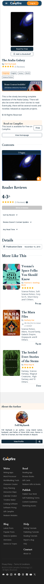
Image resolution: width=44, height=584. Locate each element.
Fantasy (25, 371)
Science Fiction (28, 291)
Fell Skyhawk (10, 64)
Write (6, 468)
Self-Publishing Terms (30, 498)
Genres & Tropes (10, 544)
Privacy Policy (7, 564)
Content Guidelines (29, 502)
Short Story (33, 296)
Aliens (24, 331)
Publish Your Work (29, 494)
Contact (27, 549)
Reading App (27, 472)
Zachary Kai (29, 320)
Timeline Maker (9, 500)
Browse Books (28, 476)
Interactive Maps (10, 492)
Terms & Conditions (22, 564)
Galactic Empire (28, 334)
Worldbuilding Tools (11, 480)
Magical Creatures (29, 375)
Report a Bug (28, 540)
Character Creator (10, 484)
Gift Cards (26, 480)
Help (26, 524)
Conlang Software (10, 504)
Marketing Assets (29, 506)
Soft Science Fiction (31, 292)
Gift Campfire (8, 511)
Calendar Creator (10, 496)
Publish (26, 490)
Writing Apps (8, 472)
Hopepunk (26, 337)
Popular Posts (9, 532)
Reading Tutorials (30, 536)
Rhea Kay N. (29, 364)
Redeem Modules (10, 515)
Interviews (7, 540)
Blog (5, 524)
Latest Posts (8, 528)
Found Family (34, 331)
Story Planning (9, 488)
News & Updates (10, 536)
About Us (27, 553)
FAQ (25, 544)
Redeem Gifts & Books (31, 484)
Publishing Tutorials (31, 532)
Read (25, 468)
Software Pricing (9, 507)
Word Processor (9, 476)
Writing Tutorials (29, 528)
